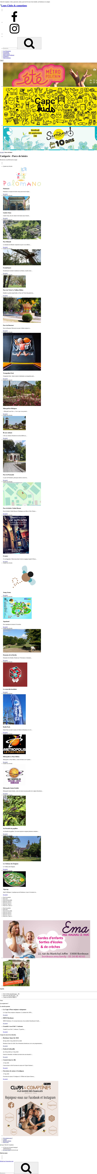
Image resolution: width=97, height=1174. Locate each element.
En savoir (5, 194)
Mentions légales (7, 1141)
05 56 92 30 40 (6, 1150)
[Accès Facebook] (14, 22)
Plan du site (6, 1142)
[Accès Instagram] (14, 34)
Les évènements (7, 51)
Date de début (6, 994)
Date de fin (5, 995)
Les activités (6, 52)
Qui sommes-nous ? (8, 1138)
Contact (5, 1139)
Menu (2, 60)
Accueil (2, 152)
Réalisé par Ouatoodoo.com (6, 1161)
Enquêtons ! (6, 56)
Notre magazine (7, 57)
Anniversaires (6, 53)
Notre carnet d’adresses (8, 55)
